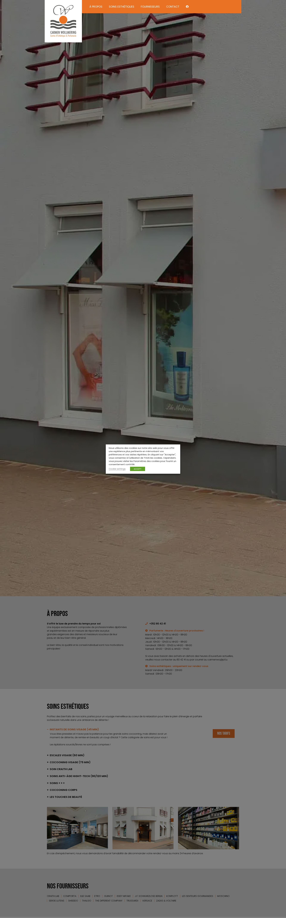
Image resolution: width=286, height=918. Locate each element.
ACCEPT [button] (137, 468)
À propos (95, 6)
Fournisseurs (150, 6)
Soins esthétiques (121, 6)
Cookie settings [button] (117, 468)
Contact (172, 6)
